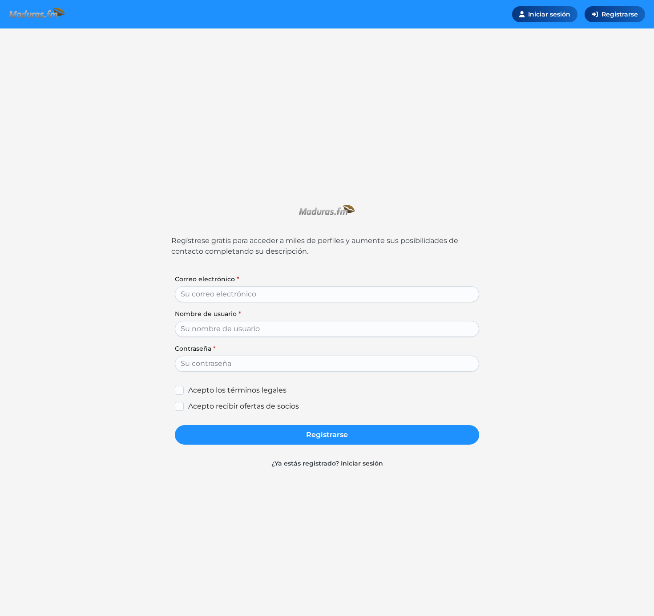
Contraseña (195, 348)
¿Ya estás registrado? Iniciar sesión (327, 463)
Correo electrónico (207, 279)
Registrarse (620, 14)
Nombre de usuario (208, 314)
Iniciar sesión (549, 14)
